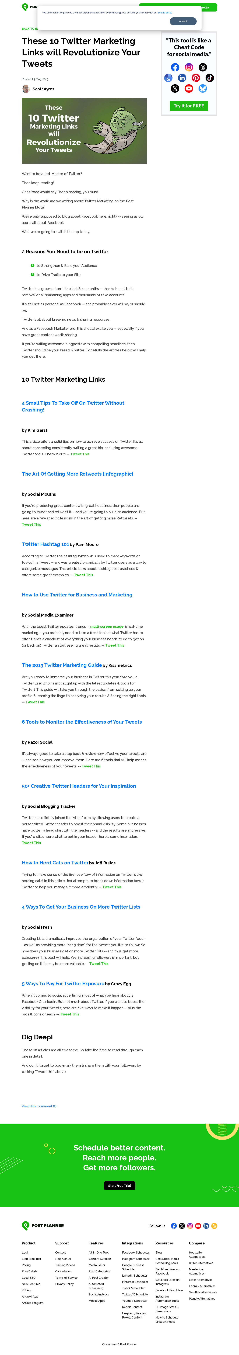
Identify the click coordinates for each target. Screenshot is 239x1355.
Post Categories (99, 1271)
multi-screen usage (107, 626)
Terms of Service (66, 1277)
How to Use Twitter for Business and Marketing (77, 595)
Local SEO (29, 1277)
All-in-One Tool (98, 1252)
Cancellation (63, 1271)
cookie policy (165, 12)
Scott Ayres (43, 89)
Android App (30, 1296)
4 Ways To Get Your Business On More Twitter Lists (81, 907)
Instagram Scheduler (135, 1259)
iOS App (27, 1290)
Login (25, 1252)
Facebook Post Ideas (169, 1290)
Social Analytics (99, 1294)
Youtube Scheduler (134, 1300)
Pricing (26, 1265)
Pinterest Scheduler (135, 1282)
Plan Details (29, 1271)
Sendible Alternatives (203, 1292)
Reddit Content (132, 1307)
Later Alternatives (200, 1279)
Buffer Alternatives (201, 1263)
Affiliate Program (33, 1303)
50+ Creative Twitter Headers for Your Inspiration (79, 786)
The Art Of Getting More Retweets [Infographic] (77, 474)
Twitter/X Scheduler (135, 1294)
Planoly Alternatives (202, 1298)
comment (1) (39, 1106)
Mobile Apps (97, 1300)
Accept (183, 21)
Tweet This (79, 454)
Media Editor (97, 1265)
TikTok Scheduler (133, 1288)
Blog (159, 1252)
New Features (31, 1284)
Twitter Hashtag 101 (45, 544)
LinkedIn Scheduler (134, 1275)
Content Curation (100, 1259)
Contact (60, 1252)
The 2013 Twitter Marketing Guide (62, 665)
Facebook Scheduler (135, 1252)
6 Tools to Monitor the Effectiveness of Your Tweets (82, 722)
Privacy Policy (64, 1284)
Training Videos (65, 1265)
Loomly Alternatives (202, 1286)
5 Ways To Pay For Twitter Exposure (63, 983)
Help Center (63, 1259)
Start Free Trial (119, 1186)
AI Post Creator (99, 1277)
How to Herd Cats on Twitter (55, 863)
